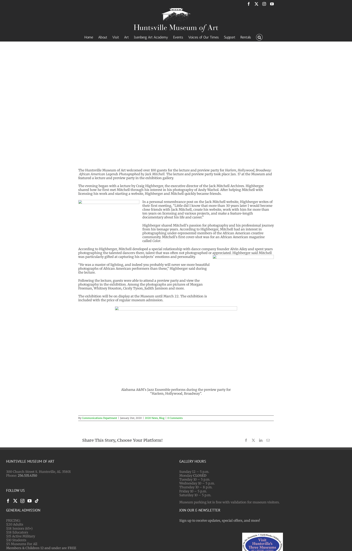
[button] (259, 36)
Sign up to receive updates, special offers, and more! (219, 520)
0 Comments (175, 418)
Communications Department (99, 418)
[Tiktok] (37, 501)
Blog (161, 418)
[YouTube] (30, 501)
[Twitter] (15, 501)
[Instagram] (22, 501)
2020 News (151, 418)
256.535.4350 (27, 475)
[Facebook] (8, 501)
